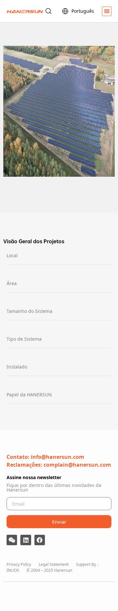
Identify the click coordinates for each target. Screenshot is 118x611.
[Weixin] (12, 540)
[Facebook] (39, 540)
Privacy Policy (19, 564)
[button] (106, 11)
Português (82, 11)
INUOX (13, 570)
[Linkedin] (25, 540)
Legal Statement (54, 564)
